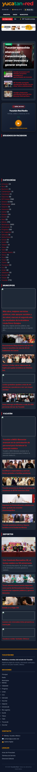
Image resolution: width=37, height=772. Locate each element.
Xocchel (4, 275)
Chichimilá (5, 194)
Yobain (4, 278)
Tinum (3, 260)
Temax (3, 255)
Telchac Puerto (7, 252)
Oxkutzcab (5, 227)
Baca (3, 186)
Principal (6, 14)
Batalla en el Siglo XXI (10, 608)
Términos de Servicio (8, 755)
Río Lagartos (6, 232)
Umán (3, 270)
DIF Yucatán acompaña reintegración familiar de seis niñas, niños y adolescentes (23, 84)
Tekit (3, 250)
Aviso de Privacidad (8, 752)
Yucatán (4, 280)
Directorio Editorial (8, 758)
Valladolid (5, 272)
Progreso (4, 229)
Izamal (3, 212)
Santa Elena (5, 237)
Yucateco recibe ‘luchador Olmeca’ (15, 639)
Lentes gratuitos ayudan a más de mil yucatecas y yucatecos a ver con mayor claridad (17, 387)
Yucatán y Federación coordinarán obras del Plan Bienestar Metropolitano (22, 94)
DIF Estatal (5, 199)
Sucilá (3, 242)
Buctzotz (4, 189)
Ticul (3, 257)
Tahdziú (4, 245)
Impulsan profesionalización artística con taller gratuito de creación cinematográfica (18, 507)
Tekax (3, 247)
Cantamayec (6, 192)
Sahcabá (4, 235)
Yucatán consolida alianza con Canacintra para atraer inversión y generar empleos (17, 56)
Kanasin (4, 214)
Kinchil (3, 217)
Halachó (4, 207)
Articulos (4, 184)
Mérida (4, 222)
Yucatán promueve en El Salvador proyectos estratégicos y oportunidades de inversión (22, 74)
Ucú (2, 267)
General (4, 202)
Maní (3, 219)
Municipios (24, 14)
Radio (15, 14)
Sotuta (3, 240)
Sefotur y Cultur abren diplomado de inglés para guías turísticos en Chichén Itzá (17, 367)
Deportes (4, 197)
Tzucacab (5, 265)
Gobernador (5, 204)
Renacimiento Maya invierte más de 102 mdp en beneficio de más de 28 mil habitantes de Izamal (17, 347)
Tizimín (4, 262)
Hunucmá (4, 209)
